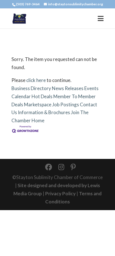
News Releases (67, 88)
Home (38, 120)
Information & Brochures (44, 112)
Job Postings (65, 104)
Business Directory (31, 88)
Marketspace (37, 104)
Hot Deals (42, 96)
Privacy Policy (60, 193)
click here (36, 80)
